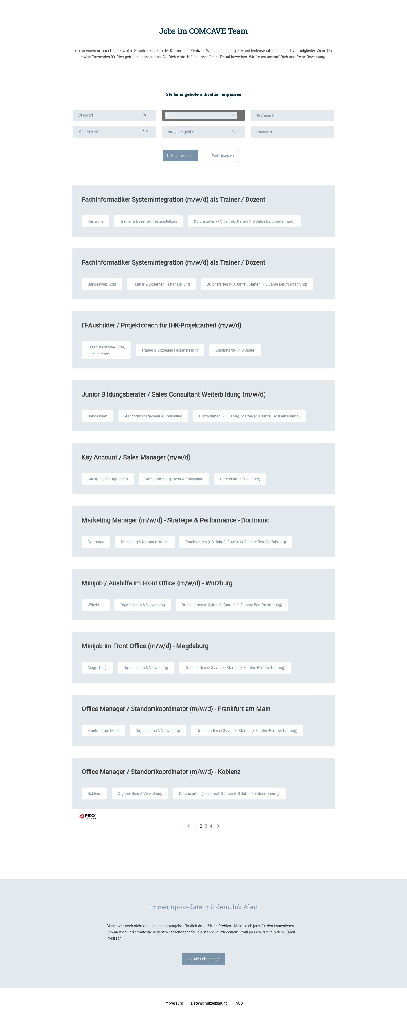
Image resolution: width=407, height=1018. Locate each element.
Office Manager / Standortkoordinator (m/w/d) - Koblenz (161, 771)
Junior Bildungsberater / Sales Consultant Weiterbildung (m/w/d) (174, 394)
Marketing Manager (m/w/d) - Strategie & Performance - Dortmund (176, 519)
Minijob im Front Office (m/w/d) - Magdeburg (145, 645)
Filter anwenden (180, 155)
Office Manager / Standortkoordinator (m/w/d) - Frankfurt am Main (176, 708)
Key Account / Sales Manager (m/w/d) (136, 457)
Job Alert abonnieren (203, 958)
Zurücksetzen (223, 155)
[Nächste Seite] (218, 826)
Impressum (173, 1003)
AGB (239, 1003)
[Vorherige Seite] (188, 826)
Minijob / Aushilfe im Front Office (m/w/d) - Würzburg (157, 582)
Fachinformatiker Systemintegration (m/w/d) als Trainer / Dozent (173, 199)
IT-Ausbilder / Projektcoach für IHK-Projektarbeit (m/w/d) (161, 325)
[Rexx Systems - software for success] (87, 816)
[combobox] (203, 115)
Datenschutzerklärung (209, 1003)
